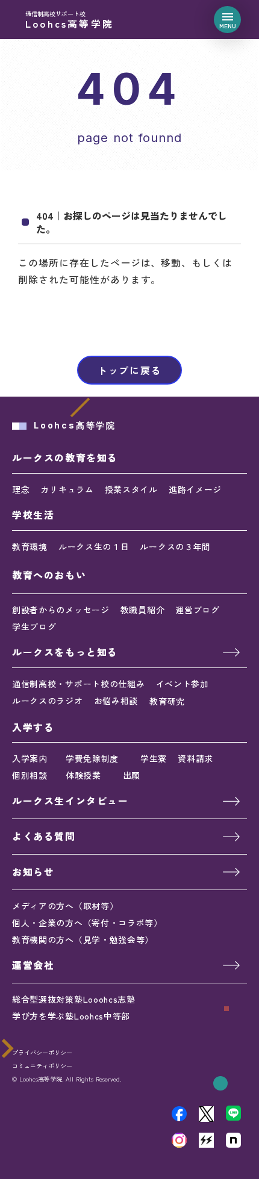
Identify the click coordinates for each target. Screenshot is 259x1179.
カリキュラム (66, 489)
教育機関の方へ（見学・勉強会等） (83, 939)
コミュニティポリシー (42, 1066)
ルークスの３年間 (175, 546)
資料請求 (195, 758)
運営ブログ (197, 610)
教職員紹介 (142, 610)
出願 (131, 775)
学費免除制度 (92, 758)
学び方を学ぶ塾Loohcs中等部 (71, 1016)
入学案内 (30, 758)
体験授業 (83, 775)
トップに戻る (129, 370)
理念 (21, 489)
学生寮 (153, 758)
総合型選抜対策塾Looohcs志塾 (74, 999)
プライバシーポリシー (42, 1052)
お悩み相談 (116, 701)
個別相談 (30, 775)
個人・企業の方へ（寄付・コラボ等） (87, 923)
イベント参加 (182, 684)
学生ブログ (34, 626)
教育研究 (167, 701)
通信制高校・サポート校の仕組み (78, 684)
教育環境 (30, 546)
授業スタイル (131, 489)
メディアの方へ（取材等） (65, 906)
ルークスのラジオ (47, 701)
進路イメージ (195, 489)
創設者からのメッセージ (61, 610)
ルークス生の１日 (94, 546)
